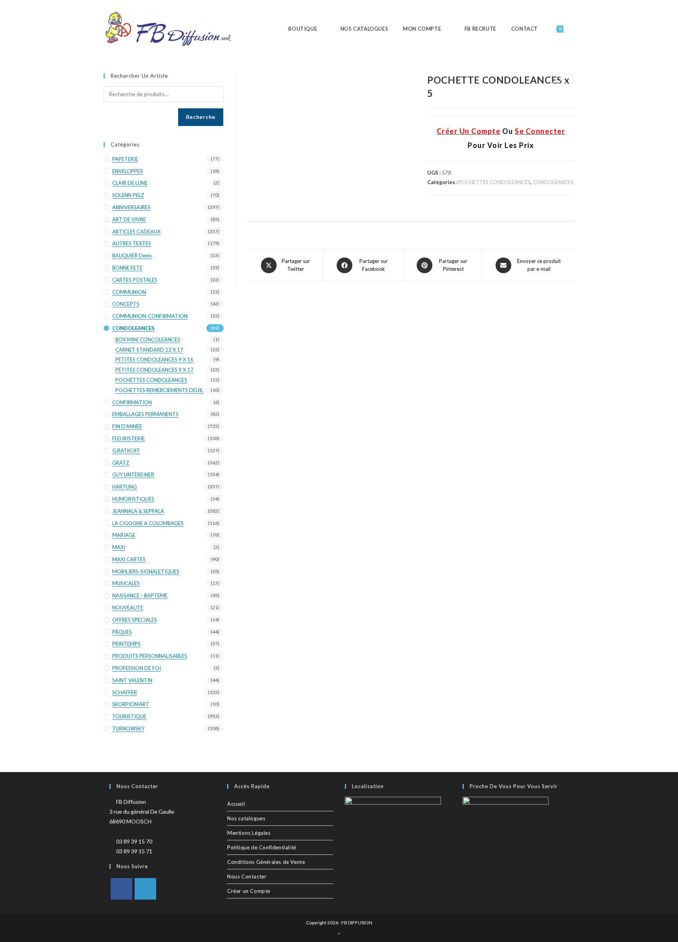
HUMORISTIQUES (133, 499)
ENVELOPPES (127, 171)
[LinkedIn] (145, 889)
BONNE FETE (127, 268)
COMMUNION (129, 292)
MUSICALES (126, 583)
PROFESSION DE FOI (136, 668)
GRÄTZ (120, 463)
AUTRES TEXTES (131, 243)
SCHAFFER (124, 692)
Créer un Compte (248, 891)
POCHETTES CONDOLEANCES (494, 182)
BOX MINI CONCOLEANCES (147, 339)
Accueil (236, 804)
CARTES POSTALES (134, 280)
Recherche (200, 116)
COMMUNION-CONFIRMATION (150, 316)
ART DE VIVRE (129, 219)
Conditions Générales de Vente (266, 862)
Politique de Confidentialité (261, 847)
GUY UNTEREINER (133, 474)
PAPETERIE (125, 159)
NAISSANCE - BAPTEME (140, 595)
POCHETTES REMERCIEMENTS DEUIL (159, 390)
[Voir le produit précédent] (555, 78)
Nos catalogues (246, 818)
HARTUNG (124, 487)
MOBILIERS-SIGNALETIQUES (145, 571)
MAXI (118, 547)
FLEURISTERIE (128, 438)
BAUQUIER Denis (132, 255)
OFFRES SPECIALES (134, 620)
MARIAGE (123, 535)
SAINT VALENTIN (132, 680)
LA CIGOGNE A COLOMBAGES (148, 523)
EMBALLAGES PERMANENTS (145, 414)
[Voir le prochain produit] (568, 78)
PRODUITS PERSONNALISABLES (149, 656)
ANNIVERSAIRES (131, 207)
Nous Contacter (246, 876)
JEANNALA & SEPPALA (138, 511)
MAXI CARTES (129, 559)
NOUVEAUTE (127, 607)
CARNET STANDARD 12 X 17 (149, 350)
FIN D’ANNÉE (127, 426)
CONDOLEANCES (553, 182)
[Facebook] (121, 889)
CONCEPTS (125, 304)
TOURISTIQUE (129, 716)
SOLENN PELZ (128, 195)
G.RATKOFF (126, 450)
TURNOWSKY (128, 728)
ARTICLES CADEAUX (136, 231)
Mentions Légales (249, 833)
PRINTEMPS (126, 644)
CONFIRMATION (132, 402)
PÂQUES (122, 632)
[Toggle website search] (574, 29)
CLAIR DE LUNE (130, 183)
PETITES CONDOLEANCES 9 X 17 (154, 370)
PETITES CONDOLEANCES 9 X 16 (154, 359)
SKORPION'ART (130, 704)
